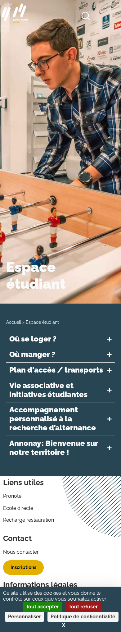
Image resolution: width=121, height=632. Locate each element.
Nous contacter (21, 552)
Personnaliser (24, 617)
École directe (18, 508)
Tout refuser (83, 607)
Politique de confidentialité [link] (83, 617)
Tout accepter (42, 607)
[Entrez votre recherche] (85, 17)
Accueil (13, 322)
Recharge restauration (28, 520)
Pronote (12, 496)
